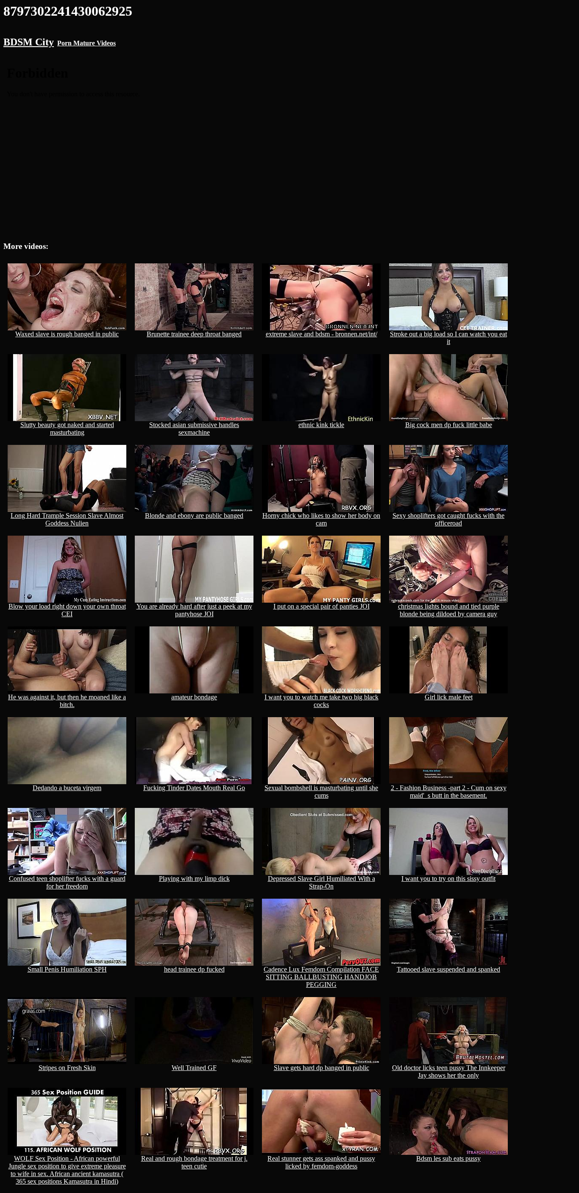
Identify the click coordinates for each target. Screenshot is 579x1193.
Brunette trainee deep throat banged (194, 334)
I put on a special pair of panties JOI (321, 606)
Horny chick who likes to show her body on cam (321, 519)
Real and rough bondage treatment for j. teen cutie (194, 1162)
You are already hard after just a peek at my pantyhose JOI (194, 610)
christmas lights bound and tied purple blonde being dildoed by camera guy (448, 610)
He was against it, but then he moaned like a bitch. (67, 700)
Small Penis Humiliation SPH (67, 969)
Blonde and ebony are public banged (194, 515)
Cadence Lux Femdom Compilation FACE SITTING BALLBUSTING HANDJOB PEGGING (321, 977)
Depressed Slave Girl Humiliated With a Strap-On (321, 882)
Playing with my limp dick (194, 878)
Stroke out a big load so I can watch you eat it (448, 337)
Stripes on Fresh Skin (67, 1067)
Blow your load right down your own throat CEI (67, 610)
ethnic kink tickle (321, 424)
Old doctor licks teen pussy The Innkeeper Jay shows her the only (448, 1071)
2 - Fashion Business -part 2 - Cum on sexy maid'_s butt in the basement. (449, 791)
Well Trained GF (194, 1067)
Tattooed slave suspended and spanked (448, 969)
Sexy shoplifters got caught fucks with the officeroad (448, 519)
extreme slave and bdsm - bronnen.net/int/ (321, 334)
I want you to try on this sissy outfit (448, 878)
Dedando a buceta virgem (67, 787)
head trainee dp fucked (194, 969)
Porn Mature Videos (86, 43)
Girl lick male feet (449, 697)
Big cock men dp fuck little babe (448, 424)
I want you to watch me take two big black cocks (321, 700)
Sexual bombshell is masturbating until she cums (321, 791)
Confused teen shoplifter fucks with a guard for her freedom (67, 882)
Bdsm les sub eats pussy (448, 1158)
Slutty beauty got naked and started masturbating (67, 428)
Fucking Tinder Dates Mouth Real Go (194, 787)
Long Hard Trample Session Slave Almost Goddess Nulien (67, 519)
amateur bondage (194, 697)
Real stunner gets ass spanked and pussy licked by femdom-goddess (321, 1162)
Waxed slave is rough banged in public (67, 334)
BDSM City (28, 41)
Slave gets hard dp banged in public (321, 1067)
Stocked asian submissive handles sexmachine (194, 428)
